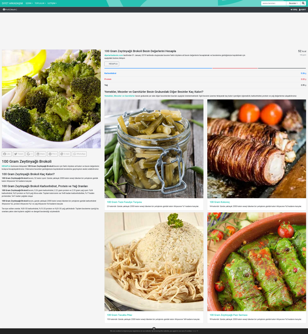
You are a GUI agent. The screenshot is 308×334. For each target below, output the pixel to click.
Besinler (293, 3)
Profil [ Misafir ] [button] (11, 10)
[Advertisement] (154, 31)
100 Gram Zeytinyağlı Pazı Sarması (228, 315)
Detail (194, 331)
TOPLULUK (39, 3)
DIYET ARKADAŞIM (12, 3)
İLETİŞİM (51, 3)
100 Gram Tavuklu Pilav (119, 315)
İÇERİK (28, 3)
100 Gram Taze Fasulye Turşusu (124, 202)
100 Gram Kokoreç (220, 202)
